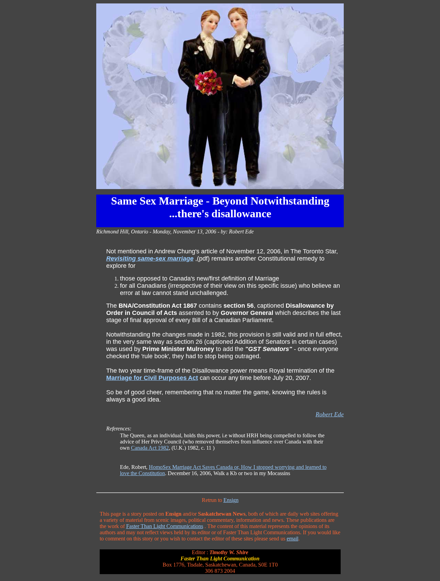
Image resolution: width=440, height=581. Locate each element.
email (292, 538)
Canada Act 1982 (150, 448)
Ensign (231, 500)
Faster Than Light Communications (164, 526)
